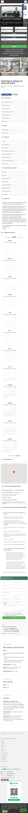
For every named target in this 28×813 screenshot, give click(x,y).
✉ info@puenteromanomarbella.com (7, 777)
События (2, 748)
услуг (24, 541)
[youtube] (7, 780)
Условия (18, 612)
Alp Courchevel (3, 758)
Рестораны (3, 743)
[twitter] (5, 780)
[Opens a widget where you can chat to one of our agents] (23, 810)
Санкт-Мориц (3, 759)
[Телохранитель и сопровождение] (12, 11)
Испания (10, 86)
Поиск (14, 46)
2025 (9, 237)
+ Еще (4, 229)
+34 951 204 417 (9, 771)
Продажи (2, 742)
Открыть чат (14, 799)
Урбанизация (3, 749)
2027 (19, 237)
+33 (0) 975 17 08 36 (10, 773)
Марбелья (15, 86)
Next (26, 74)
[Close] (23, 5)
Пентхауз (5, 86)
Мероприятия (3, 745)
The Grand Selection (4, 755)
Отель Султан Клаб (4, 761)
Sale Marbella (3, 756)
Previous (1, 74)
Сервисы (2, 746)
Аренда (2, 740)
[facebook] (2, 780)
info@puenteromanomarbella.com (12, 633)
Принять (5, 811)
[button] (14, 472)
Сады (2, 751)
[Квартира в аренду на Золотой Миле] (14, 65)
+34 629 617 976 (10, 775)
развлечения (21, 544)
